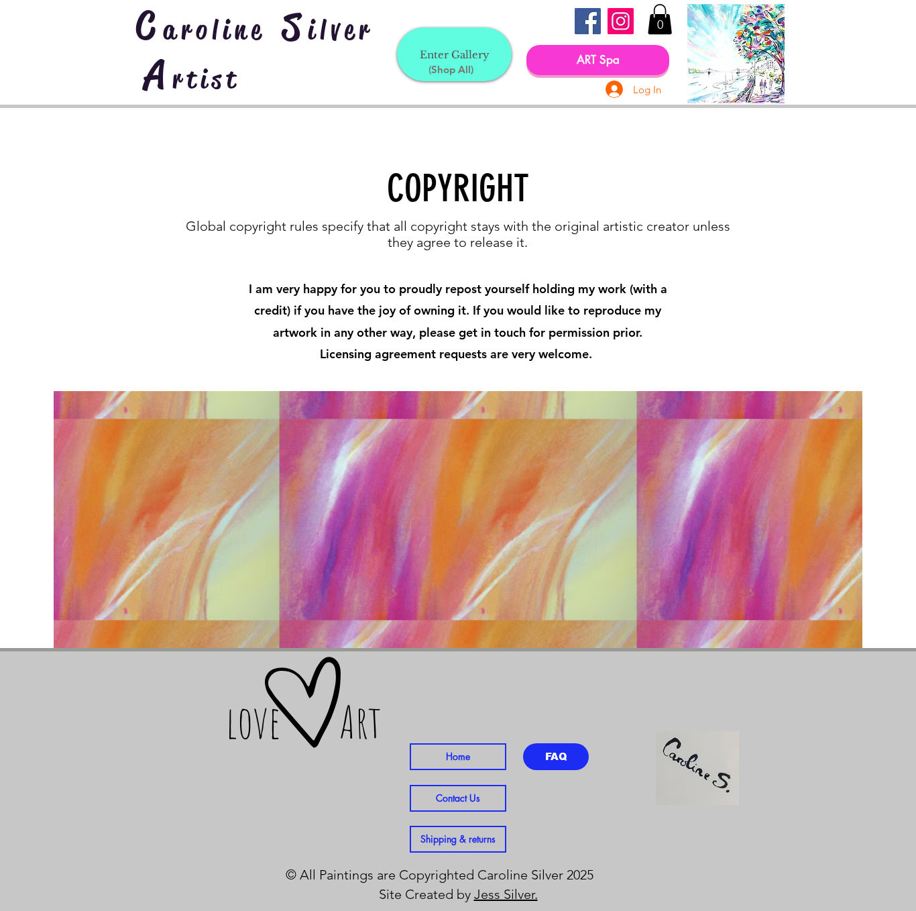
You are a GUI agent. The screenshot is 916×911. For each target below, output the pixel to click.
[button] (660, 19)
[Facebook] (588, 21)
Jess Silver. (506, 894)
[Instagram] (621, 21)
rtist (206, 79)
